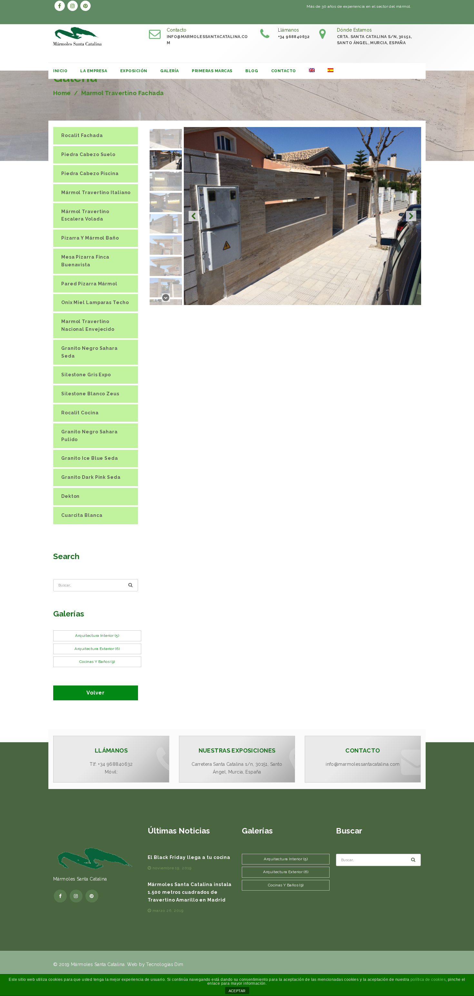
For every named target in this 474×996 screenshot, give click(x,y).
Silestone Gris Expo (86, 374)
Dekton (70, 496)
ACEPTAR (237, 991)
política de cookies (428, 979)
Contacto (283, 71)
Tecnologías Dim (164, 964)
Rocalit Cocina (80, 412)
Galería (169, 71)
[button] (194, 216)
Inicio (60, 71)
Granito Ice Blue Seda (89, 458)
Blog (251, 71)
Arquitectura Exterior (97, 648)
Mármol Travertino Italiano (96, 192)
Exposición (133, 71)
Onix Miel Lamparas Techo (95, 302)
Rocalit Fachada (82, 135)
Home (62, 93)
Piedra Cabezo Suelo (88, 154)
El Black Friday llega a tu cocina (189, 857)
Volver (95, 693)
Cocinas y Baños (97, 661)
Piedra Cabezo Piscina (90, 173)
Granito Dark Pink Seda (91, 477)
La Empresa (93, 71)
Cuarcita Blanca (82, 515)
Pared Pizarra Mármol (89, 283)
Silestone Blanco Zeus (90, 393)
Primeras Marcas (212, 71)
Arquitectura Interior (97, 635)
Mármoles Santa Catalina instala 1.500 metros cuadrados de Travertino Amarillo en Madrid (190, 892)
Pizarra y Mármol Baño (90, 238)
